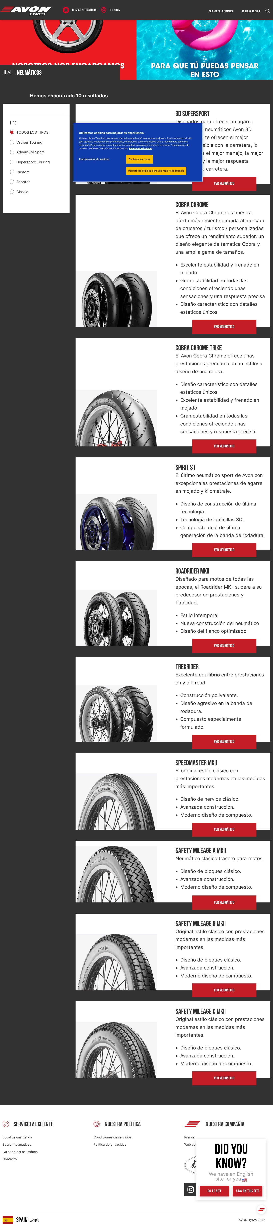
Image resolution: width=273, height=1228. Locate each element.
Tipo (13, 123)
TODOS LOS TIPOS (32, 132)
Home (8, 73)
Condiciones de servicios (113, 1137)
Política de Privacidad (140, 148)
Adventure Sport (30, 152)
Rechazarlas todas (139, 159)
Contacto (10, 1159)
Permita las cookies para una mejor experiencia (156, 170)
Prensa (189, 1137)
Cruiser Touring (29, 142)
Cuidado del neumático (221, 11)
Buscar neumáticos (17, 1144)
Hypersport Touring (33, 162)
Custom (23, 172)
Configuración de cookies (94, 159)
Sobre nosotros (251, 11)
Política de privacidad (110, 1144)
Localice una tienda (17, 1137)
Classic (22, 192)
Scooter (23, 182)
